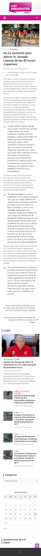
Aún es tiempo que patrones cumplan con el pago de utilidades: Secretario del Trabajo (19, 319)
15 (30, 510)
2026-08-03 (19, 466)
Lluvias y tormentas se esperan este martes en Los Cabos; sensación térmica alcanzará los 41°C (24, 419)
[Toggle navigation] (5, 17)
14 (25, 510)
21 (25, 514)
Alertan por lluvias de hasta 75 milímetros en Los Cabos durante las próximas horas (19, 364)
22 (30, 514)
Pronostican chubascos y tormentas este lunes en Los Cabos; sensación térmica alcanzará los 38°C (25, 458)
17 (6, 514)
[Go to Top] (37, 545)
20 (20, 514)
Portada (14, 49)
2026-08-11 (18, 427)
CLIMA (6, 331)
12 (15, 510)
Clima (17, 359)
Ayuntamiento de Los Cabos (14, 541)
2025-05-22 (7, 69)
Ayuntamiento (8, 359)
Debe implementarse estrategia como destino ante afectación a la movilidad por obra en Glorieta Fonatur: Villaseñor (21, 308)
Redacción (18, 371)
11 (10, 510)
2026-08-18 (7, 371)
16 (35, 510)
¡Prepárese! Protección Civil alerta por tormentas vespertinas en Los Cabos (25, 439)
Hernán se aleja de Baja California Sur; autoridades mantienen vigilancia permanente (24, 399)
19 (15, 514)
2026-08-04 (19, 444)
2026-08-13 (18, 406)
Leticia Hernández (20, 69)
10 (6, 510)
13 (20, 510)
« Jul (5, 528)
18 (11, 514)
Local (6, 49)
